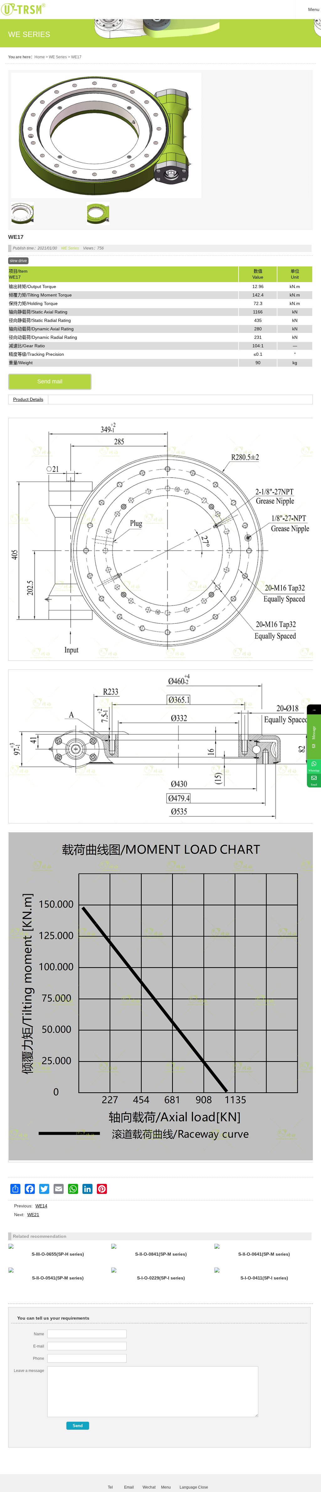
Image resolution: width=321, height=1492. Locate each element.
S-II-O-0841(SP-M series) (161, 1254)
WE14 (41, 1205)
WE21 (33, 1214)
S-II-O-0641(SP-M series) (264, 1254)
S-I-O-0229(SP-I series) (161, 1277)
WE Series (58, 57)
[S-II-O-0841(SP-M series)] (161, 1246)
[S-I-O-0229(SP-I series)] (161, 1270)
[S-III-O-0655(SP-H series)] (58, 1246)
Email (129, 1487)
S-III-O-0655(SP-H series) (58, 1254)
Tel (110, 1487)
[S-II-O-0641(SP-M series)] (264, 1246)
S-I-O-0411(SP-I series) (264, 1277)
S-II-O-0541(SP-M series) (58, 1277)
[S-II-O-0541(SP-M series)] (58, 1270)
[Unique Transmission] (23, 17)
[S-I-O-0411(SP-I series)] (264, 1270)
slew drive (18, 261)
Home (39, 57)
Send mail (49, 381)
